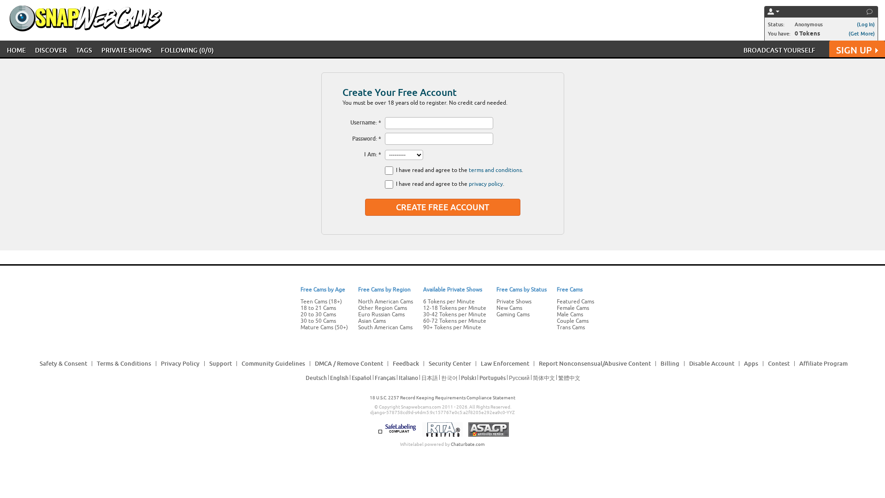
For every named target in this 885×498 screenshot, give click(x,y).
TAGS (84, 50)
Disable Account (711, 363)
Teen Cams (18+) (321, 301)
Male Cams (570, 314)
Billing (670, 363)
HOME (16, 50)
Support (220, 363)
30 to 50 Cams (318, 321)
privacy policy (486, 184)
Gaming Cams (513, 314)
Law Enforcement (505, 363)
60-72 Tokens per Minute (454, 321)
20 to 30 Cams (318, 314)
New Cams (509, 308)
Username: (363, 122)
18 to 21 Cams (318, 308)
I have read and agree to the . (459, 170)
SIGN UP (854, 50)
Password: (364, 138)
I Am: (370, 154)
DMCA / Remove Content (349, 363)
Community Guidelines (273, 363)
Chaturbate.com (468, 444)
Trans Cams (571, 327)
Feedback (406, 363)
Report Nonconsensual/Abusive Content (595, 363)
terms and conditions (495, 170)
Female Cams (573, 308)
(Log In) (866, 24)
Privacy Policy (180, 363)
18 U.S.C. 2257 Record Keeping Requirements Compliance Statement (442, 397)
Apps (751, 363)
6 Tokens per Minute (449, 301)
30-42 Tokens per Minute (454, 314)
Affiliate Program (823, 363)
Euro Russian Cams (381, 314)
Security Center (450, 363)
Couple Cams (573, 321)
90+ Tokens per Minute (452, 327)
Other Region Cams (382, 308)
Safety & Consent (63, 363)
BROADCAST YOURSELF (779, 50)
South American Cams (385, 327)
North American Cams (385, 301)
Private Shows (513, 301)
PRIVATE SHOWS (126, 50)
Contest (779, 363)
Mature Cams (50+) (324, 327)
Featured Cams (575, 301)
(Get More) (862, 33)
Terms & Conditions (124, 363)
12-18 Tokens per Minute (454, 308)
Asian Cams (372, 321)
